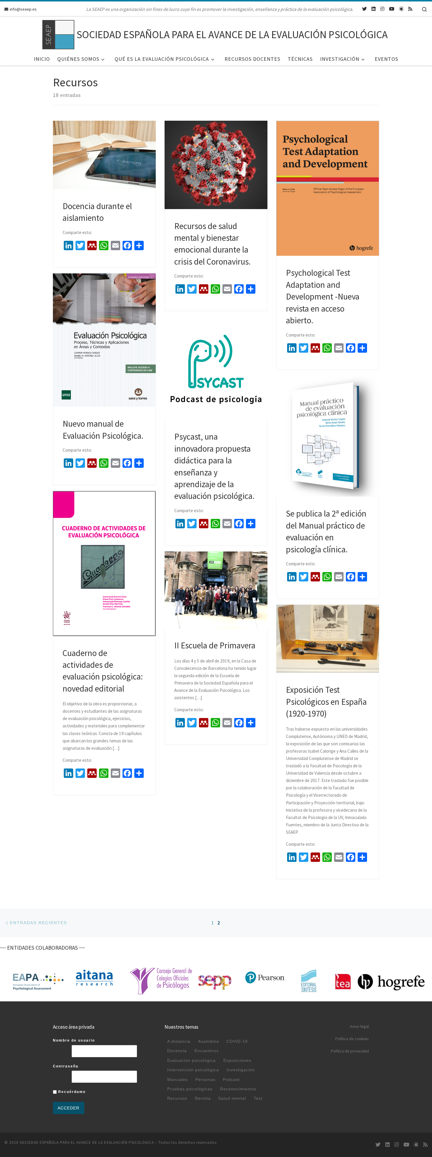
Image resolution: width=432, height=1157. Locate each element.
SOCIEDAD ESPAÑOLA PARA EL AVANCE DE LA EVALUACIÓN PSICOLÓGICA (87, 1142)
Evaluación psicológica (191, 1060)
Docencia (177, 1050)
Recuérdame (71, 1092)
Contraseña (65, 1066)
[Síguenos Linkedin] (373, 9)
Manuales (177, 1079)
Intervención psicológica (193, 1069)
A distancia (178, 1041)
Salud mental (232, 1098)
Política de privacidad (350, 1051)
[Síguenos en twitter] (364, 9)
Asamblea (208, 1041)
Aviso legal (359, 1026)
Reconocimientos (238, 1089)
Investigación (241, 1069)
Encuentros (207, 1050)
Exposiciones (237, 1060)
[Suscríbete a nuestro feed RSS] (410, 9)
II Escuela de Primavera (214, 645)
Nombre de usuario (74, 1040)
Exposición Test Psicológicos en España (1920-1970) (326, 702)
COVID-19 (237, 1041)
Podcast (231, 1079)
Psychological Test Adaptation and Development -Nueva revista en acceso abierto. (322, 297)
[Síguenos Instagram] (382, 9)
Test (258, 1098)
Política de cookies (352, 1038)
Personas (205, 1079)
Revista (203, 1098)
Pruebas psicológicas (189, 1089)
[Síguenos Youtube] (391, 9)
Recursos (177, 1098)
